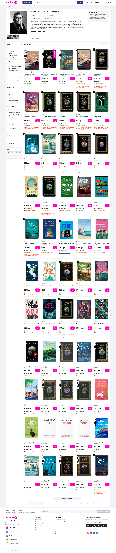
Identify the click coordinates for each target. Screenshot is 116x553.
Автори (11, 6)
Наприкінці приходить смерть (84, 285)
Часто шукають (59, 529)
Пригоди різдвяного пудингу (66, 323)
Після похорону (80, 404)
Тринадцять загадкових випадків (84, 366)
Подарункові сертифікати (61, 523)
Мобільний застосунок (93, 517)
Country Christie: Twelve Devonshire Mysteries (49, 366)
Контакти (37, 529)
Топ (30, 72)
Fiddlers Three (80, 442)
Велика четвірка (98, 366)
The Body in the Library (47, 243)
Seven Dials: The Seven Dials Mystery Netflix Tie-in (32, 323)
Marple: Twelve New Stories (101, 323)
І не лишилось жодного (30, 74)
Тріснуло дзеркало (29, 243)
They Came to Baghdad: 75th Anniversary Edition (32, 201)
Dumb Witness (97, 404)
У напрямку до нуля (81, 201)
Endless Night (97, 285)
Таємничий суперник (29, 116)
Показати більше (66, 498)
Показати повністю (35, 38)
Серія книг (57, 531)
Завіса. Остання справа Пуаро (67, 285)
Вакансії (37, 527)
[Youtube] (91, 533)
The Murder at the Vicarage (101, 243)
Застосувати (15, 156)
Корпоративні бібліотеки (41, 523)
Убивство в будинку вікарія (31, 158)
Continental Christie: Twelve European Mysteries (84, 243)
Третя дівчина (97, 74)
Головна (7, 6)
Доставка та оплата (60, 519)
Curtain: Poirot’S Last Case (48, 323)
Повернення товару (60, 525)
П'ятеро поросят (80, 158)
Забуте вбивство (98, 116)
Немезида (44, 158)
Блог (56, 527)
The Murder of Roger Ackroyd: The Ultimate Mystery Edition (101, 201)
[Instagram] (87, 533)
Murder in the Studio (64, 442)
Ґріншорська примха (64, 366)
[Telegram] (97, 533)
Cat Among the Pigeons (30, 442)
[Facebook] (94, 533)
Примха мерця (63, 158)
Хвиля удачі (97, 480)
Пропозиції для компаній (41, 525)
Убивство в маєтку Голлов (48, 116)
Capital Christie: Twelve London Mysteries (32, 404)
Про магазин (38, 519)
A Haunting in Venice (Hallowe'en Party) (32, 366)
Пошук (80, 2)
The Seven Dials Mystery (48, 285)
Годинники (62, 116)
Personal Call (44, 442)
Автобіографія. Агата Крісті (66, 243)
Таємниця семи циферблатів (67, 74)
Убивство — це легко (82, 323)
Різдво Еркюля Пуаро (82, 116)
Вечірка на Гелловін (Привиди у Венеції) (49, 74)
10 (93, 503)
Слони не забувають (64, 404)
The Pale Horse (28, 285)
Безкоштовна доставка (65, 252)
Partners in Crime (63, 201)
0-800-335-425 (10, 521)
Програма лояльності (40, 521)
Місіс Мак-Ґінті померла (100, 158)
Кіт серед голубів (46, 201)
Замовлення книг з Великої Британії (64, 521)
